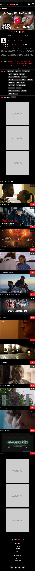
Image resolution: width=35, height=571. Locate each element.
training (11, 82)
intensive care (13, 93)
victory (24, 90)
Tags (17, 551)
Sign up (28, 1)
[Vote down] (23, 32)
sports (22, 74)
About (9, 35)
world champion (13, 90)
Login (24, 1)
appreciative (20, 82)
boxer (19, 88)
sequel (18, 71)
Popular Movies (19, 40)
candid (30, 79)
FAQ (17, 558)
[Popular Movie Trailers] (9, 4)
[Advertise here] (17, 125)
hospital (11, 85)
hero (10, 74)
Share (26, 35)
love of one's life (13, 77)
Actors (17, 549)
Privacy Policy (17, 560)
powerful (26, 71)
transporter (21, 85)
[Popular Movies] (4, 40)
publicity (11, 88)
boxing (24, 77)
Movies (17, 543)
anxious (10, 71)
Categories (17, 546)
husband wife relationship (16, 79)
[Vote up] (20, 32)
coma (16, 74)
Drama (13, 97)
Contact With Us (17, 555)
